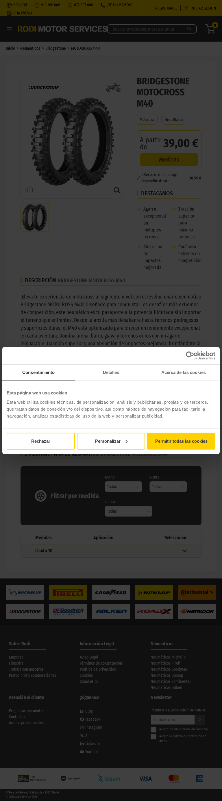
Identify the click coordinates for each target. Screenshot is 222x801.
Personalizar (108, 440)
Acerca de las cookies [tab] (183, 372)
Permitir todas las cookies (181, 440)
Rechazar (40, 440)
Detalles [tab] (111, 372)
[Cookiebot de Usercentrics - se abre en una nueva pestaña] (190, 355)
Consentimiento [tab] (38, 372)
